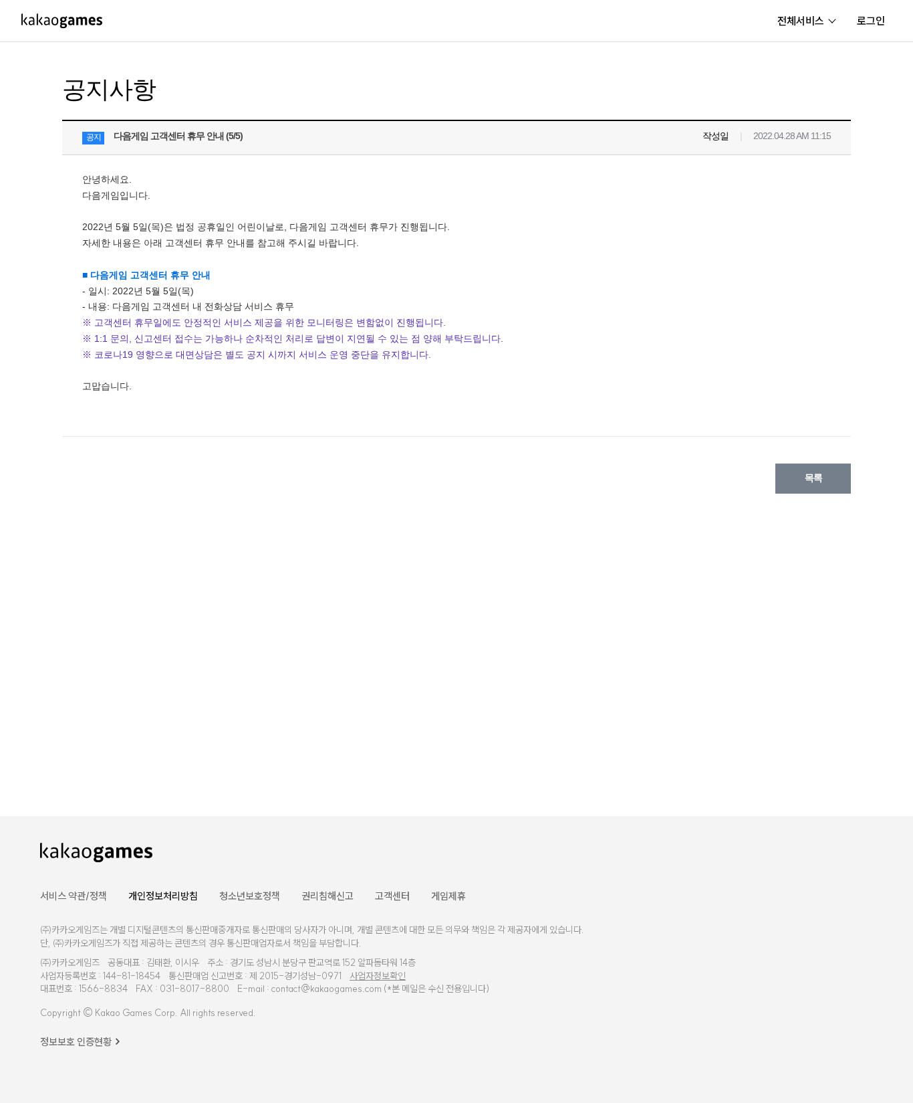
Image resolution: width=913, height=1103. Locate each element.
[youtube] (794, 851)
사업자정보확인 (378, 976)
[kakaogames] (61, 20)
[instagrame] (830, 851)
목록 (813, 477)
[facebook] (761, 851)
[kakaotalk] (866, 851)
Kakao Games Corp (135, 1013)
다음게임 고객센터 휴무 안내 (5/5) (178, 135)
